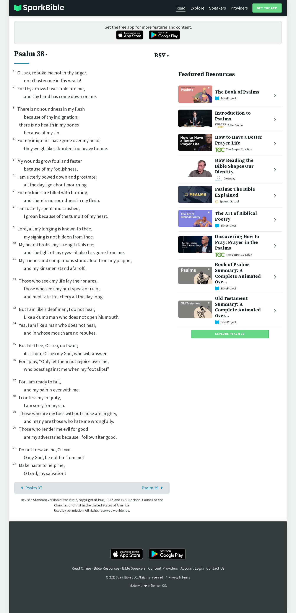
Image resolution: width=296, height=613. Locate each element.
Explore (197, 8)
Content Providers (163, 568)
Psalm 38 (29, 53)
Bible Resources (106, 568)
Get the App (267, 8)
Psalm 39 (150, 487)
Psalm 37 (33, 487)
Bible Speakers (134, 568)
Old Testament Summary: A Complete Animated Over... (238, 307)
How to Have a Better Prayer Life (238, 140)
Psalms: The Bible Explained (235, 192)
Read (180, 8)
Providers (239, 8)
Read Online (81, 568)
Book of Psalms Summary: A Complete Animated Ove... (238, 273)
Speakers (217, 8)
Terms (186, 577)
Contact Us (215, 568)
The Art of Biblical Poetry (236, 216)
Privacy (173, 577)
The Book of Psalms (237, 92)
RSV (160, 55)
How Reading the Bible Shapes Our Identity (234, 166)
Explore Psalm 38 (229, 334)
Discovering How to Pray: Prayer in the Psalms (237, 242)
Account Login (192, 568)
